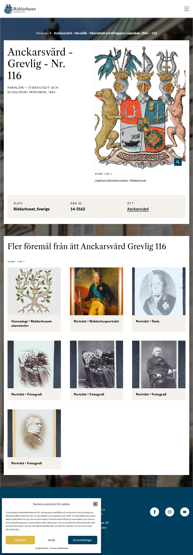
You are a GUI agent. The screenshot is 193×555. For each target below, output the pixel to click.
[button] (95, 504)
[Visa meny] (186, 9)
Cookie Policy (41, 548)
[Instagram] (169, 511)
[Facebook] (154, 511)
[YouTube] (184, 511)
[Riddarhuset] (20, 9)
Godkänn (20, 540)
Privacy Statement (59, 548)
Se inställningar (82, 540)
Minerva (41, 33)
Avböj (51, 540)
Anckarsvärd (37, 52)
